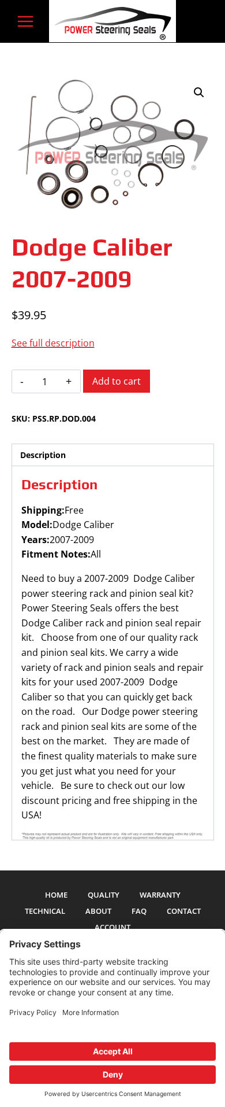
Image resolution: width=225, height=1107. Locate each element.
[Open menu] (26, 21)
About (98, 911)
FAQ (139, 911)
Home (56, 895)
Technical (45, 911)
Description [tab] (43, 454)
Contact (184, 911)
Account (112, 927)
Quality (103, 895)
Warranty (160, 895)
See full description (53, 343)
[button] (199, 92)
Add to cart (116, 381)
